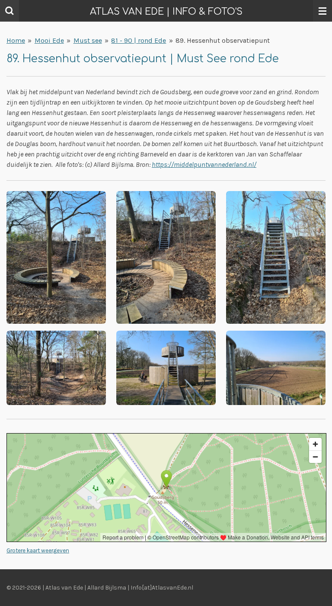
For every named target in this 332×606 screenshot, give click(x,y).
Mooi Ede (49, 40)
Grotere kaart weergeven (37, 550)
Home (15, 40)
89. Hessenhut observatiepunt (223, 40)
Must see (87, 40)
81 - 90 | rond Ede (138, 40)
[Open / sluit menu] (322, 11)
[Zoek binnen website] (9, 11)
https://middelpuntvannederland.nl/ (204, 164)
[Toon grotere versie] (56, 257)
